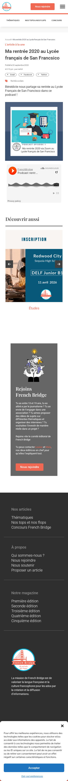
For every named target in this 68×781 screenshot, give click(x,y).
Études (34, 308)
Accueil (8, 39)
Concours (57, 20)
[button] (62, 726)
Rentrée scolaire (17, 81)
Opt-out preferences (32, 776)
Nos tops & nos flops (35, 20)
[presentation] (9, 264)
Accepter (34, 768)
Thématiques (12, 20)
